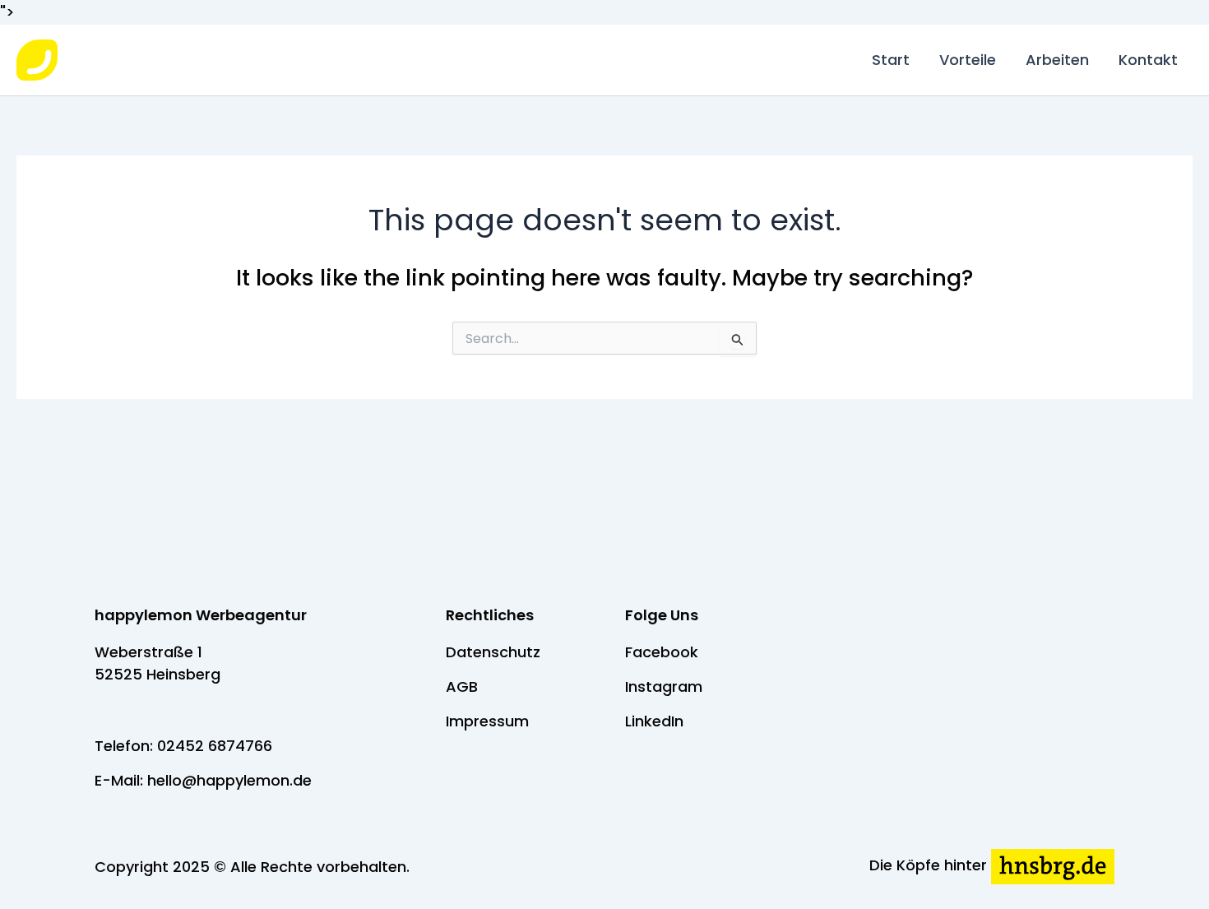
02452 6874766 (214, 745)
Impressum (487, 721)
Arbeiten (1057, 59)
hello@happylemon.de (229, 780)
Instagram (663, 686)
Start (891, 59)
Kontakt (1148, 59)
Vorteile (967, 59)
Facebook (661, 652)
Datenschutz (493, 652)
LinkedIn (654, 721)
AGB (462, 686)
